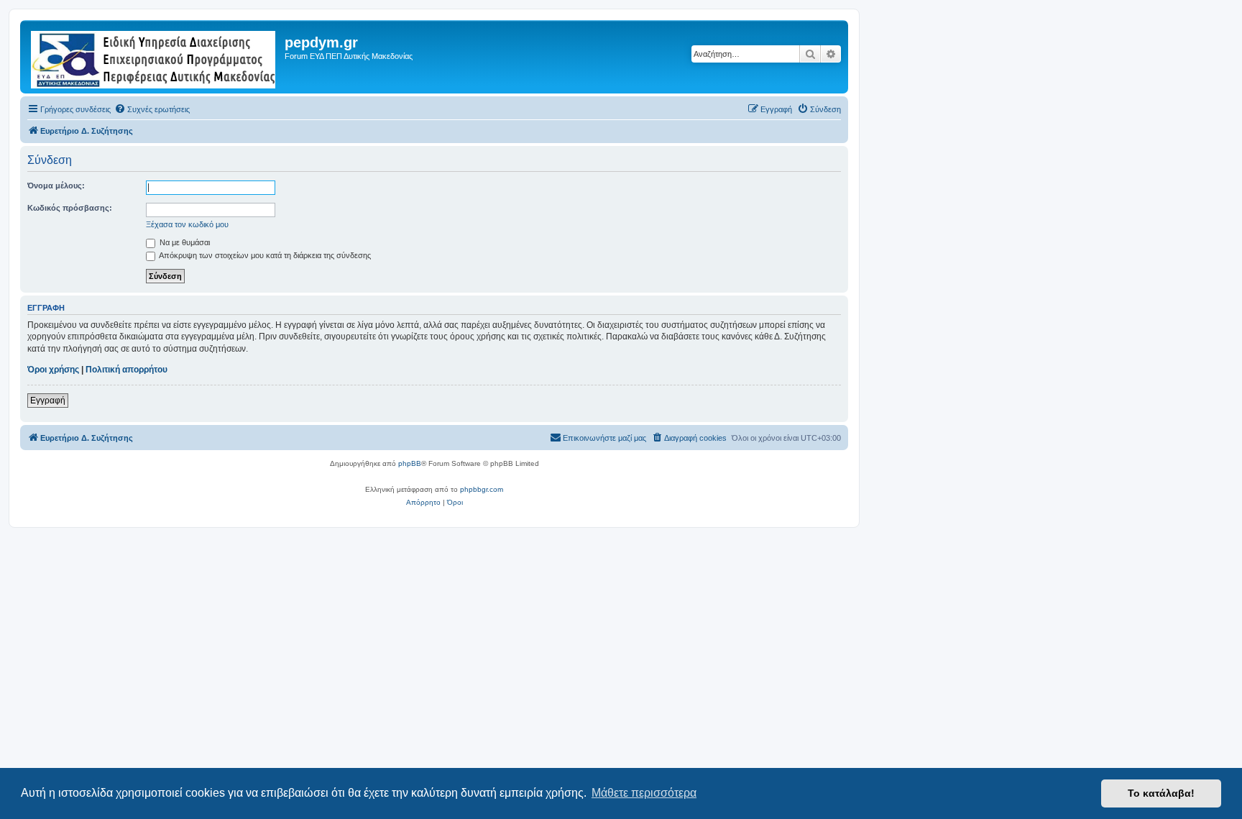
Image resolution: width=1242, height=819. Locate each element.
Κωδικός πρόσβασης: (69, 207)
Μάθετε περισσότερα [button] (644, 793)
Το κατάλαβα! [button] (1161, 793)
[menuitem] (152, 109)
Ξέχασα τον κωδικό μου (187, 224)
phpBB (409, 463)
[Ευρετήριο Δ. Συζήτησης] (154, 57)
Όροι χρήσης (53, 370)
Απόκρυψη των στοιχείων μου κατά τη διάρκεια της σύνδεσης (264, 255)
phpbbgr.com (481, 489)
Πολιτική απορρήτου (126, 370)
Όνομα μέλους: (56, 185)
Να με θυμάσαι (183, 242)
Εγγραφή (47, 400)
